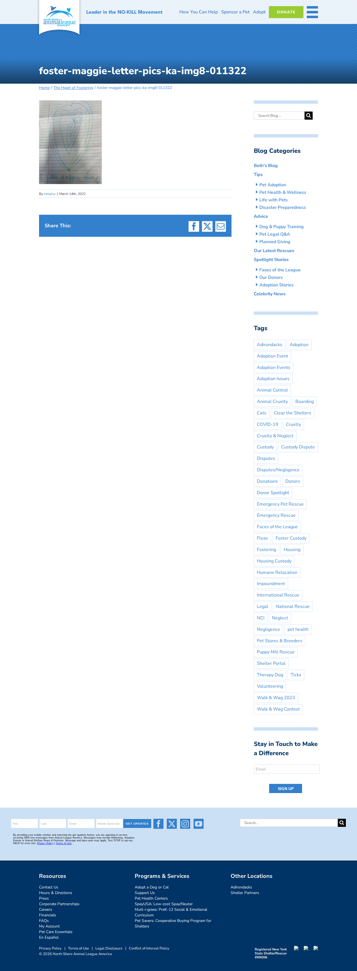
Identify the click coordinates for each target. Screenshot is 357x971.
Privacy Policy (50, 948)
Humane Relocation (277, 572)
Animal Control (272, 390)
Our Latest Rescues (274, 251)
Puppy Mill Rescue (276, 652)
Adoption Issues (273, 379)
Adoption (299, 345)
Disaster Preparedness (282, 207)
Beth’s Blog (266, 166)
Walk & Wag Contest (278, 709)
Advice (261, 216)
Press (44, 898)
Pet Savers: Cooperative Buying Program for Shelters (173, 923)
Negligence (268, 629)
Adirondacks (269, 345)
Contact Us (48, 887)
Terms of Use (78, 948)
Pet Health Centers (151, 898)
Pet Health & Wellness (282, 192)
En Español (49, 937)
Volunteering (270, 686)
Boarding (304, 401)
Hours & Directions (55, 892)
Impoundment (271, 584)
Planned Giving (274, 242)
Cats (261, 413)
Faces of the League (280, 270)
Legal (262, 606)
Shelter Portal (271, 663)
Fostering (266, 550)
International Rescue (278, 595)
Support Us (145, 892)
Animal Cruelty (272, 401)
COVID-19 (267, 424)
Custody (265, 447)
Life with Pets (273, 200)
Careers (45, 909)
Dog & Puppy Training (281, 227)
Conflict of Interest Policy (149, 948)
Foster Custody (291, 538)
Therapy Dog (270, 675)
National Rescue (293, 606)
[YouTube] (199, 824)
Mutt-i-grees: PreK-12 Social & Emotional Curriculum (171, 912)
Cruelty (293, 424)
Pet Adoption (272, 185)
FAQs (44, 920)
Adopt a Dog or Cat (152, 887)
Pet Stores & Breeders (279, 641)
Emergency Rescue (276, 515)
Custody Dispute (298, 447)
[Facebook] (158, 824)
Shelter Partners (245, 892)
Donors (292, 481)
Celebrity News (270, 294)
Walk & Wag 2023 (276, 698)
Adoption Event (272, 356)
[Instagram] (185, 824)
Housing (292, 550)
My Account (49, 926)
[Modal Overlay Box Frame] (287, 779)
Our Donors (271, 277)
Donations (267, 481)
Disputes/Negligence (278, 470)
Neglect (280, 618)
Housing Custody (274, 561)
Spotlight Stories (271, 260)
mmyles (50, 194)
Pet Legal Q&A (274, 234)
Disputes (266, 458)
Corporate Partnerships (59, 904)
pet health (298, 629)
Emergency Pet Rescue (280, 504)
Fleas (262, 538)
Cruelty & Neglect (275, 436)
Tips (258, 175)
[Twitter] (172, 824)
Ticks (296, 675)
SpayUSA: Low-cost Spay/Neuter (164, 904)
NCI (260, 618)
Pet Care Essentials (56, 931)
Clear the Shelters (292, 413)
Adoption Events (273, 367)
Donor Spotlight (273, 493)
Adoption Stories (276, 285)
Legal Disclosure (108, 948)
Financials (47, 915)
